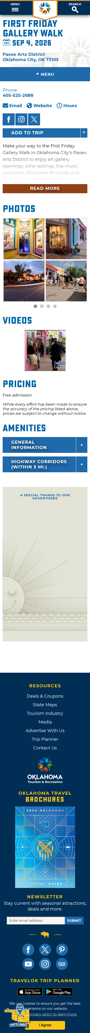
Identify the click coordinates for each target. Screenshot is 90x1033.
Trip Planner (45, 739)
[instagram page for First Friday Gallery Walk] (21, 119)
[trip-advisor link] (62, 964)
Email (15, 105)
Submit (74, 920)
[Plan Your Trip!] (17, 1016)
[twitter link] (45, 950)
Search (75, 4)
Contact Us (45, 748)
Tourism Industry (45, 713)
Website (42, 105)
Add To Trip (27, 132)
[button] (15, 8)
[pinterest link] (62, 950)
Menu (15, 4)
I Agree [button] (45, 1025)
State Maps (45, 704)
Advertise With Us (45, 730)
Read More (45, 188)
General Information (29, 445)
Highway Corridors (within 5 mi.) (39, 464)
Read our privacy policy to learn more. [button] (45, 1014)
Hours (70, 105)
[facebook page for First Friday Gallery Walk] (9, 119)
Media (45, 722)
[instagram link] (45, 964)
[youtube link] (28, 964)
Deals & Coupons (45, 696)
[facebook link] (28, 950)
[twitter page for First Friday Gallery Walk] (34, 119)
